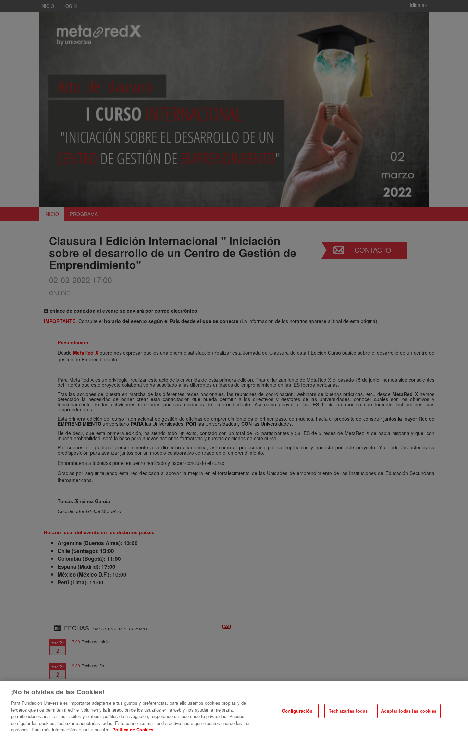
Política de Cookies (132, 729)
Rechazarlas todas (348, 711)
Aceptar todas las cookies (408, 711)
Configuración (297, 711)
